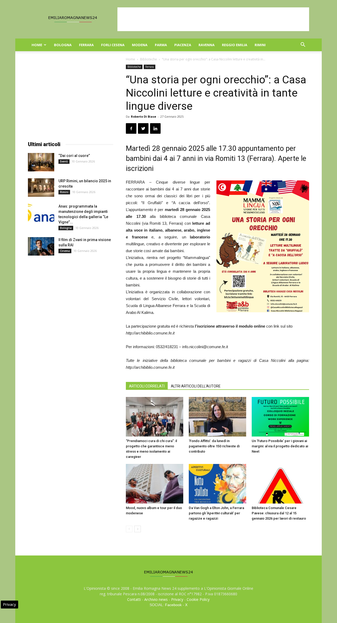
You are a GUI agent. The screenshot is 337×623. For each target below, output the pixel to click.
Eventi (64, 161)
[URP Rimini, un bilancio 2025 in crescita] (41, 187)
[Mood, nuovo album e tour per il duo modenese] (154, 484)
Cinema (65, 251)
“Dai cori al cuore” (74, 156)
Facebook (173, 605)
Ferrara (86, 44)
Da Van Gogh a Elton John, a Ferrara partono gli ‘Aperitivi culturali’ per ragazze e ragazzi (216, 513)
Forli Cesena (113, 44)
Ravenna (207, 44)
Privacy (177, 599)
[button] (302, 45)
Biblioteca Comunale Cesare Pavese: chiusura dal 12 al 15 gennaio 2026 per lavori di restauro (279, 513)
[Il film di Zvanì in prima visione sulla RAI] (41, 246)
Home (37, 44)
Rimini (260, 44)
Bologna (63, 44)
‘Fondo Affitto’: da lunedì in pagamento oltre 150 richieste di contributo (214, 446)
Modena (139, 44)
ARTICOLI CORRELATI (147, 386)
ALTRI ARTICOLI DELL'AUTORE (196, 386)
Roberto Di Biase (143, 116)
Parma (161, 44)
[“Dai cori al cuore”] (41, 162)
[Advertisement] (213, 19)
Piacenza (182, 44)
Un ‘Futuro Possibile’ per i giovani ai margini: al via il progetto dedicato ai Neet (280, 446)
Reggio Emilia (234, 44)
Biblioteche (148, 59)
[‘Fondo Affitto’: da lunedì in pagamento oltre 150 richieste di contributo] (217, 417)
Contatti (134, 599)
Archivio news (156, 599)
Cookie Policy (198, 599)
